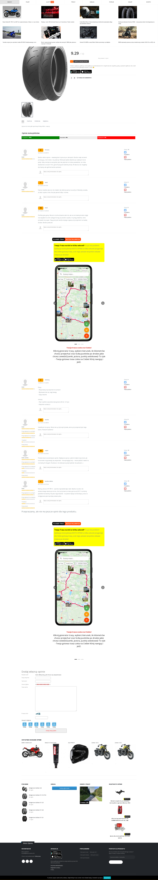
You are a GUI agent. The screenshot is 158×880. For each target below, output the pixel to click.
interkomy (82, 20)
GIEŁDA (92, 2)
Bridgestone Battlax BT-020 (36, 810)
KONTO (148, 2)
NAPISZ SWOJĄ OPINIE (81, 61)
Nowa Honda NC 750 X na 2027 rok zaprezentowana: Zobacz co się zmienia (21, 22)
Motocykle (43, 40)
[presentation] (24, 70)
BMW (119, 40)
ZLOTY (50, 2)
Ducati (42, 20)
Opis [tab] (23, 121)
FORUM (111, 2)
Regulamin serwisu (55, 867)
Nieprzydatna (127, 159)
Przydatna (126, 154)
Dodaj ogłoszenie (64, 788)
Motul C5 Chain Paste (50, 742)
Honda (4, 20)
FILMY (28, 2)
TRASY (73, 2)
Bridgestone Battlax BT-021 (36, 817)
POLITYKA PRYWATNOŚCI (57, 865)
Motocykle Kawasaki (84, 857)
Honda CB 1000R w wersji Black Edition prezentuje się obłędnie (95, 42)
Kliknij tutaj (37, 856)
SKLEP (130, 2)
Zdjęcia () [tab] (45, 121)
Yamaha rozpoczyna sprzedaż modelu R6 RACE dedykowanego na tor (19, 42)
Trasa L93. (84, 802)
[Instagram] (31, 861)
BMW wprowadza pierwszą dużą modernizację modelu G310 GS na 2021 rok (136, 42)
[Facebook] (71, 78)
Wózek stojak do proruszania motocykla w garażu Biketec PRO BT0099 (120, 803)
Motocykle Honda (84, 852)
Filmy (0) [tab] (29, 121)
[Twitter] (74, 78)
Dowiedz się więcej (97, 878)
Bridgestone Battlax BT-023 (36, 802)
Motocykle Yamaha (84, 855)
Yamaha (5, 40)
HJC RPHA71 (71, 742)
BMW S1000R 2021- (27, 742)
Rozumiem (107, 878)
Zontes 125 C (95, 742)
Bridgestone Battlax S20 (35, 788)
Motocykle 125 (93, 852)
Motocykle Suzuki (94, 855)
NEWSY (9, 2)
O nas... (52, 869)
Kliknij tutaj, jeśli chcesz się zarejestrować (50, 675)
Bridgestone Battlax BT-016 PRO (37, 795)
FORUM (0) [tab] (37, 121)
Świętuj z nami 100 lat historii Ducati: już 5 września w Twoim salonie (57, 22)
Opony (120, 20)
